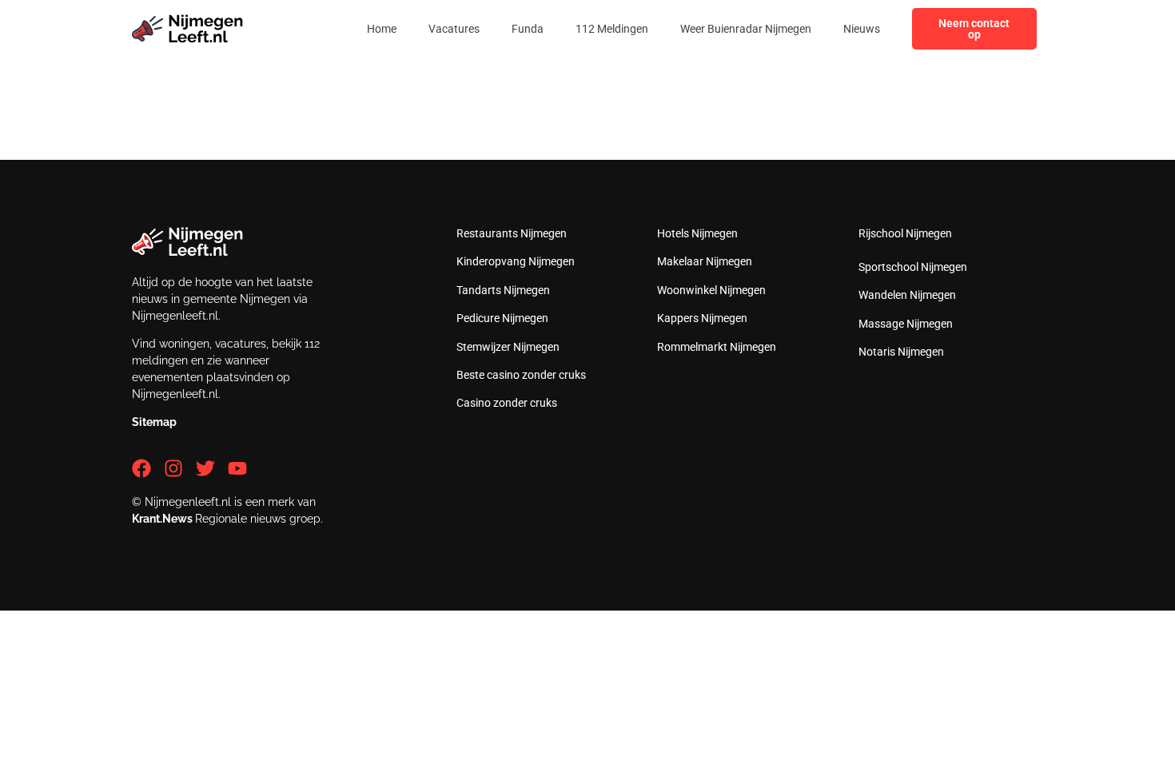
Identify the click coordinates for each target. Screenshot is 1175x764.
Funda (528, 28)
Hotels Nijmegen (697, 233)
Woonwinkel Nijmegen (711, 290)
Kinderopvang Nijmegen (515, 261)
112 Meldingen (612, 28)
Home (381, 28)
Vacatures (454, 28)
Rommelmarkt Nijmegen (716, 346)
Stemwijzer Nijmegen (508, 346)
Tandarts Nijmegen (503, 290)
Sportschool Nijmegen (912, 267)
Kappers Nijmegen (702, 318)
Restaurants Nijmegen (511, 233)
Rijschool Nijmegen (905, 233)
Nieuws (861, 28)
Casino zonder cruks (506, 402)
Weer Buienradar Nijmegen (745, 28)
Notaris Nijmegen (901, 351)
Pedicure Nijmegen (502, 318)
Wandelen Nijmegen (907, 294)
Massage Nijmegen (905, 323)
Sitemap (154, 422)
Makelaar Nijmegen (704, 261)
